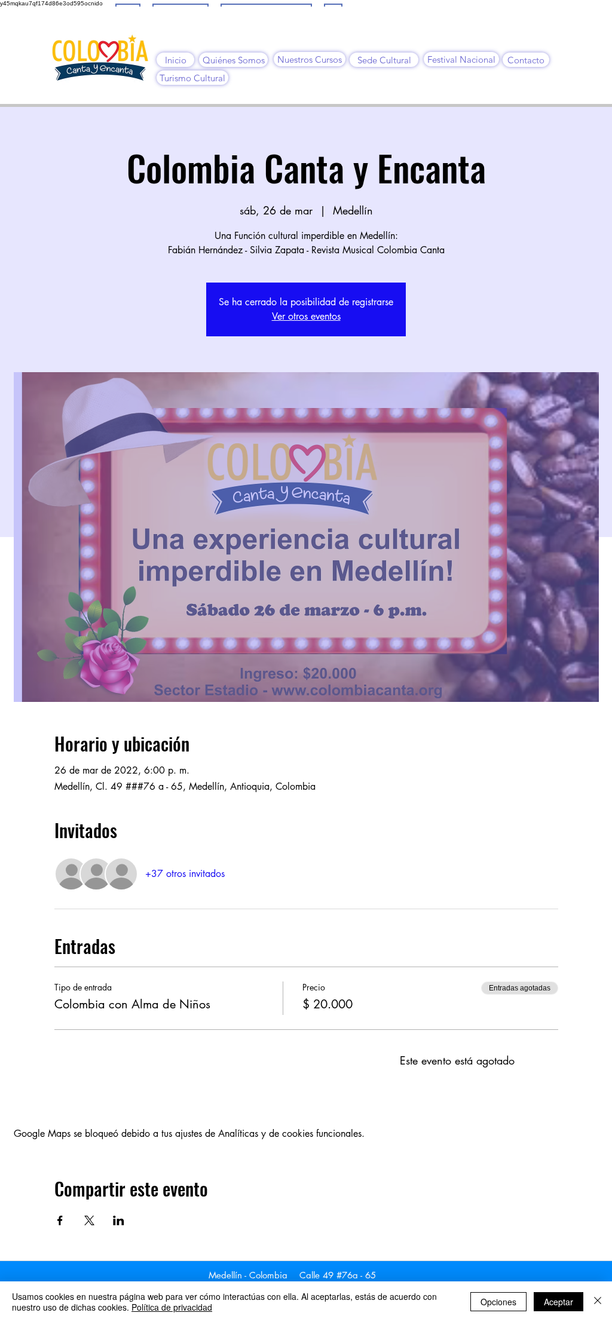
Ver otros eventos (306, 316)
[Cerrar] (597, 1301)
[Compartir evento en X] (89, 1220)
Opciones (498, 1302)
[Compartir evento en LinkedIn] (118, 1220)
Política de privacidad (171, 1307)
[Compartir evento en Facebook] (60, 1220)
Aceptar (558, 1302)
